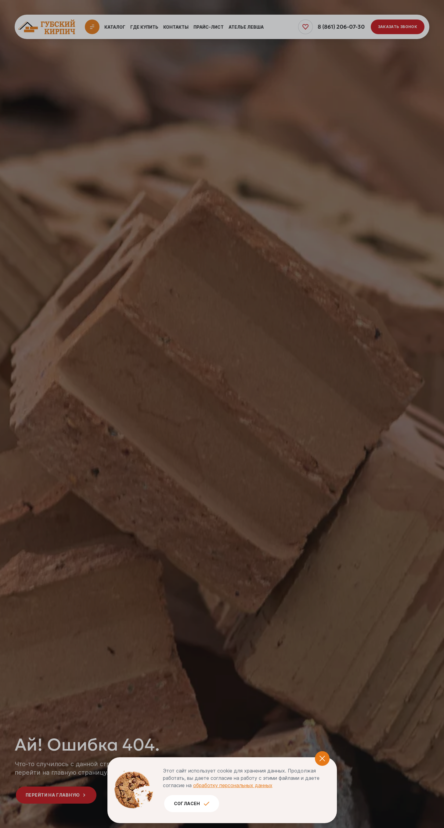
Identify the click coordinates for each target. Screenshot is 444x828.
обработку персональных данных (233, 785)
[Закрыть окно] (322, 758)
